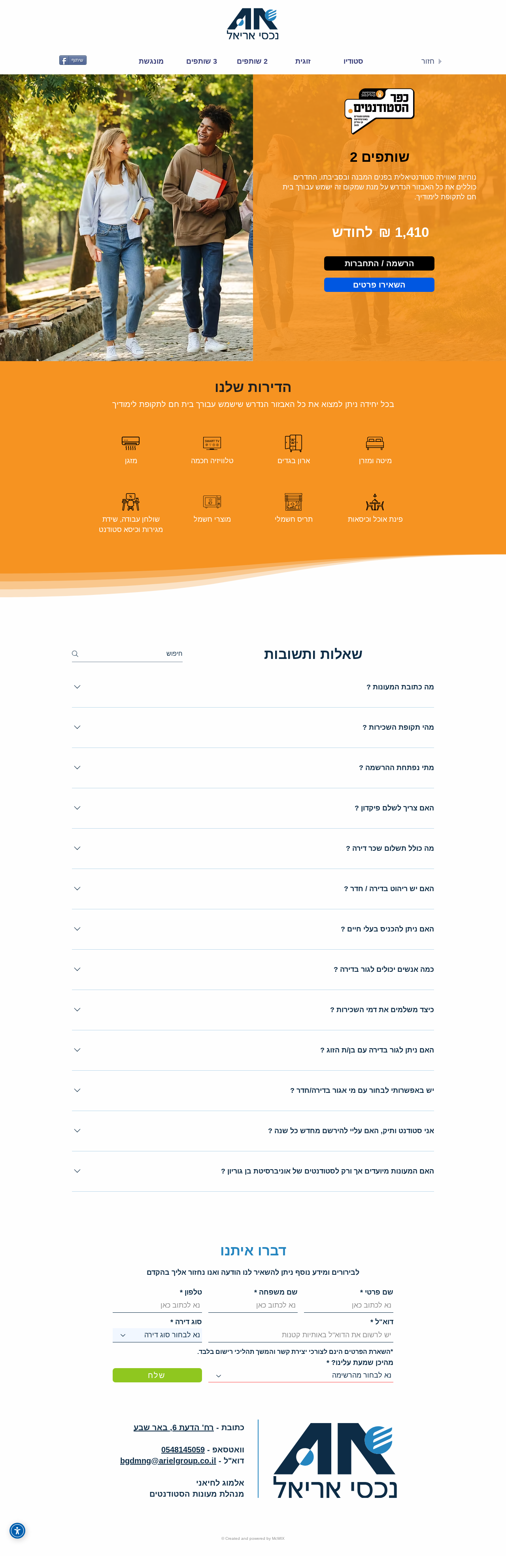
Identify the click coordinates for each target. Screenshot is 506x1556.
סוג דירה (188, 1321)
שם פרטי (379, 1292)
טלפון (193, 1292)
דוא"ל (384, 1321)
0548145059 (183, 1449)
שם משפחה (278, 1292)
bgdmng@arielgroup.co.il (168, 1460)
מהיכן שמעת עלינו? (362, 1362)
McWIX (278, 1538)
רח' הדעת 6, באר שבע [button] (174, 1427)
